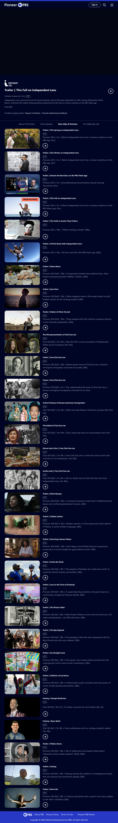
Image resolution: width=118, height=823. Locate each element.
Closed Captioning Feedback (54, 113)
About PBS (39, 814)
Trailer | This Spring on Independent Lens (61, 130)
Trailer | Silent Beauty (52, 494)
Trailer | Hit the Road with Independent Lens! (62, 244)
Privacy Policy (52, 814)
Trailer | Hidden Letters (53, 516)
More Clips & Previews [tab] (67, 124)
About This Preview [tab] (27, 124)
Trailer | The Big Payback (53, 630)
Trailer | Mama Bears (52, 266)
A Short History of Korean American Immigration (64, 403)
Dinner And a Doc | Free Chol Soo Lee (59, 448)
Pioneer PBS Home (86, 814)
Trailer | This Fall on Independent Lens (59, 198)
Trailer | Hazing (49, 766)
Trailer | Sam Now (50, 289)
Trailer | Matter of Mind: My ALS (56, 312)
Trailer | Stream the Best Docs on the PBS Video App (65, 175)
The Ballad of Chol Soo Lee (54, 426)
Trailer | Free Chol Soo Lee (54, 357)
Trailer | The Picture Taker (54, 607)
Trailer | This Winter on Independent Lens (61, 153)
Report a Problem (32, 113)
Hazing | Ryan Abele (51, 721)
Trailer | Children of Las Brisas (56, 676)
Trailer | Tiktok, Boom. (52, 744)
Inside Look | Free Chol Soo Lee (56, 471)
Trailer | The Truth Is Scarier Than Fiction (60, 221)
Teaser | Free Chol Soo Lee (54, 380)
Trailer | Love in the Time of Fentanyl (59, 585)
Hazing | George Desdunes (54, 698)
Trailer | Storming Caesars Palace (57, 539)
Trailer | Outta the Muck (53, 562)
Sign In (95, 5)
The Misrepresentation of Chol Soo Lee (59, 335)
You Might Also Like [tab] (91, 124)
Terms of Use (67, 814)
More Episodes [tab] (46, 124)
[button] (104, 5)
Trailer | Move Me (50, 789)
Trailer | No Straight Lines (54, 653)
